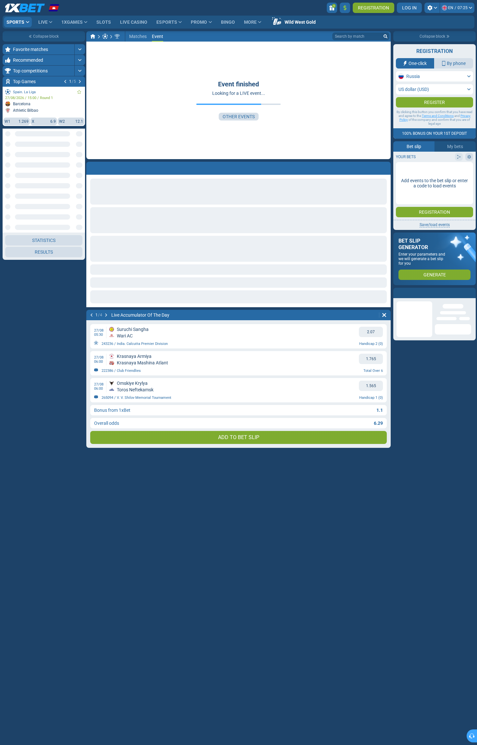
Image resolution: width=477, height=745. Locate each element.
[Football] (105, 36)
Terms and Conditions (438, 116)
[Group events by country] (80, 158)
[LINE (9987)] (93, 36)
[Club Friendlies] (117, 36)
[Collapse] (79, 179)
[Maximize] (79, 49)
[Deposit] (345, 8)
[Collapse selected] (72, 158)
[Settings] (432, 8)
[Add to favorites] (79, 92)
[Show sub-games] (79, 711)
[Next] (79, 81)
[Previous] (65, 81)
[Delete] (384, 167)
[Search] (385, 36)
